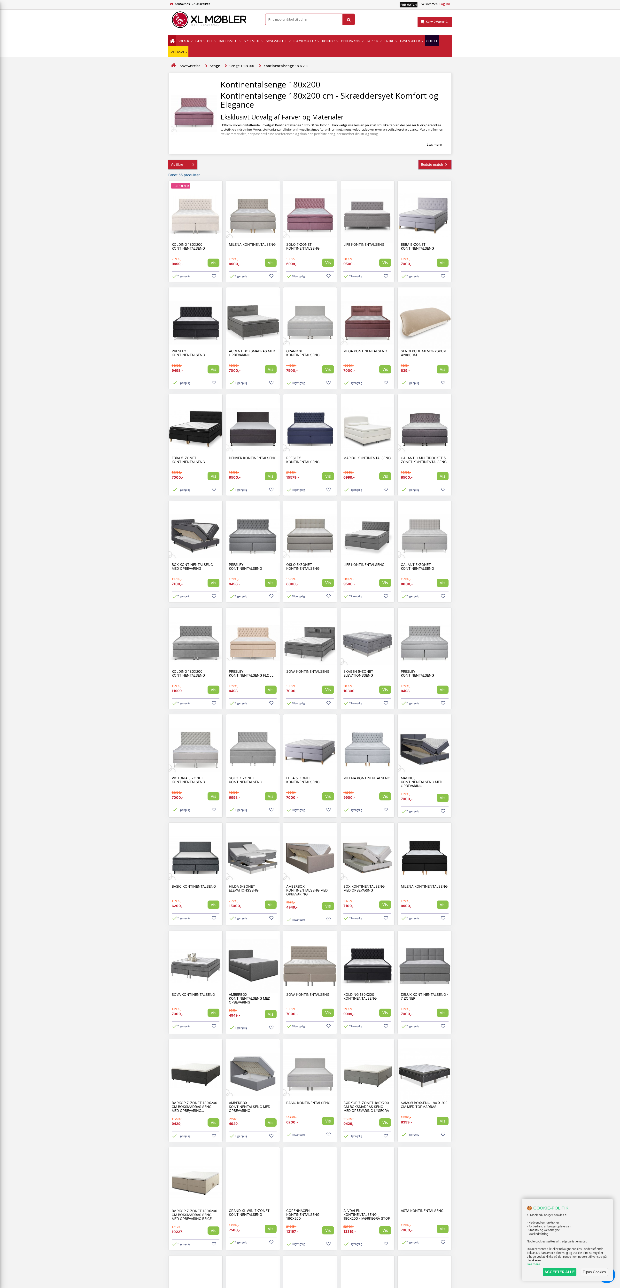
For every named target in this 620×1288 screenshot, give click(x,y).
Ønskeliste (202, 4)
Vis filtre (177, 164)
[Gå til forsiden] (173, 66)
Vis (213, 262)
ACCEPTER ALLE (559, 1272)
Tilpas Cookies (594, 1272)
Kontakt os (182, 4)
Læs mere (533, 1264)
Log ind (445, 4)
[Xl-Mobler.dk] (213, 20)
